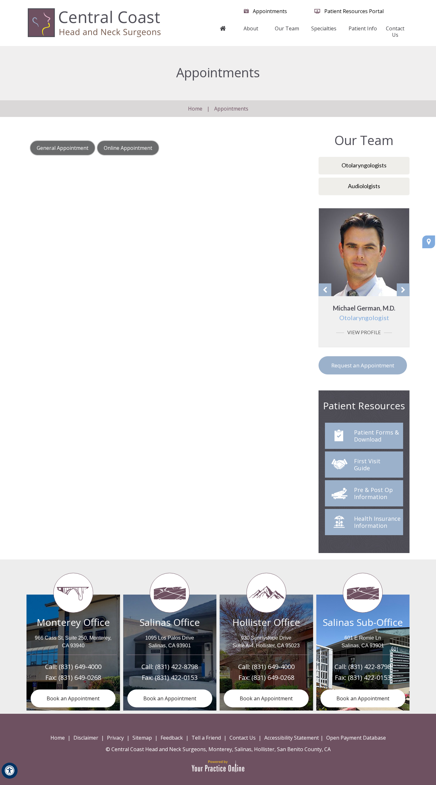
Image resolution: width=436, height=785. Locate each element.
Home (223, 32)
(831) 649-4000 (80, 666)
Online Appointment (128, 147)
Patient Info (363, 28)
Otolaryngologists (364, 165)
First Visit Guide (367, 464)
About (251, 28)
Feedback (172, 737)
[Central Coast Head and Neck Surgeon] (94, 22)
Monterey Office (73, 622)
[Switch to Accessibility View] (10, 771)
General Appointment (62, 147)
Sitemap (142, 737)
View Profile (364, 332)
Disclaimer (85, 737)
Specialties (323, 28)
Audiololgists (364, 185)
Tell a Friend (206, 737)
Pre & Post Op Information (373, 493)
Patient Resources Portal (354, 11)
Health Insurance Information (377, 522)
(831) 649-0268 (79, 677)
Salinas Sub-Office (363, 622)
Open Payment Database (356, 737)
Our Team (287, 28)
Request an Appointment (362, 365)
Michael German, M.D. (364, 312)
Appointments (270, 11)
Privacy (115, 737)
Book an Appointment (73, 698)
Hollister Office (266, 622)
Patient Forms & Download (376, 435)
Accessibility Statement (291, 737)
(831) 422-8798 (176, 666)
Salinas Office (169, 622)
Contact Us (395, 31)
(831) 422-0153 (176, 677)
